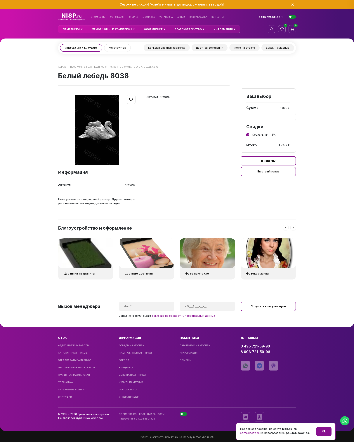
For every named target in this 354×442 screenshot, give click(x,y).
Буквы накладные (277, 47)
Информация (188, 353)
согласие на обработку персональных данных (183, 315)
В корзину (268, 161)
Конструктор (117, 47)
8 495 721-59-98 (255, 346)
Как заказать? (198, 17)
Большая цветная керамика (166, 47)
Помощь (185, 360)
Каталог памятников (72, 353)
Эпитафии (65, 397)
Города (124, 360)
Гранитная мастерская (74, 375)
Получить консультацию (268, 306)
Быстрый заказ (268, 171)
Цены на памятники (132, 375)
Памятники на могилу (195, 345)
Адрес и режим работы (73, 345)
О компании (98, 17)
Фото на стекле (244, 47)
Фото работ (117, 17)
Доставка (149, 17)
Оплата (133, 17)
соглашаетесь (250, 433)
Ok (324, 431)
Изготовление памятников (76, 367)
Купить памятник (131, 382)
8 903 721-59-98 (255, 352)
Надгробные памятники (135, 353)
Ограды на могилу (131, 345)
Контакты (217, 17)
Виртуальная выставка (81, 47)
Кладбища (126, 367)
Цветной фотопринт (209, 47)
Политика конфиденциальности (141, 414)
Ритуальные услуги (71, 390)
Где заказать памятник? (75, 360)
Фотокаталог (128, 390)
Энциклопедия (129, 397)
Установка (166, 17)
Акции (181, 17)
